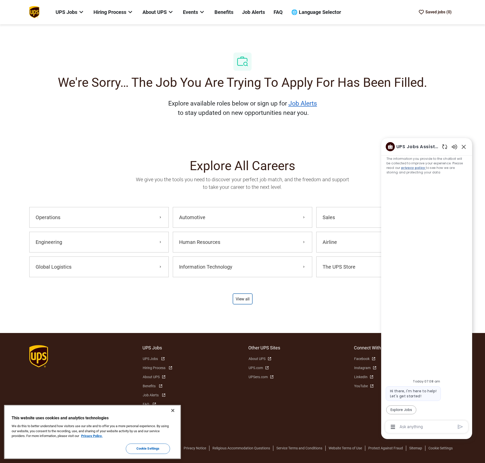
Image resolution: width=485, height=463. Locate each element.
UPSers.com (258, 377)
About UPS (151, 377)
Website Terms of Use (345, 448)
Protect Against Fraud (385, 448)
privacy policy (413, 168)
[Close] (172, 410)
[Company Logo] (34, 12)
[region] (426, 286)
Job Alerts (253, 12)
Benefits (223, 12)
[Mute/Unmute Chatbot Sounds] (454, 146)
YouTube (361, 386)
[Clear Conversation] (444, 146)
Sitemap (415, 448)
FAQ (278, 12)
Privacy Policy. (92, 436)
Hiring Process (154, 368)
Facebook (362, 359)
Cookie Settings (440, 448)
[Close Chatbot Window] (463, 146)
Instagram (362, 368)
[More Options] (393, 427)
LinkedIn (361, 377)
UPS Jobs (150, 359)
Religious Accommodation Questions (241, 448)
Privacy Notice (195, 448)
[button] (243, 298)
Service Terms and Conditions (299, 448)
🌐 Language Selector (316, 12)
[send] (460, 427)
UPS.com (256, 368)
